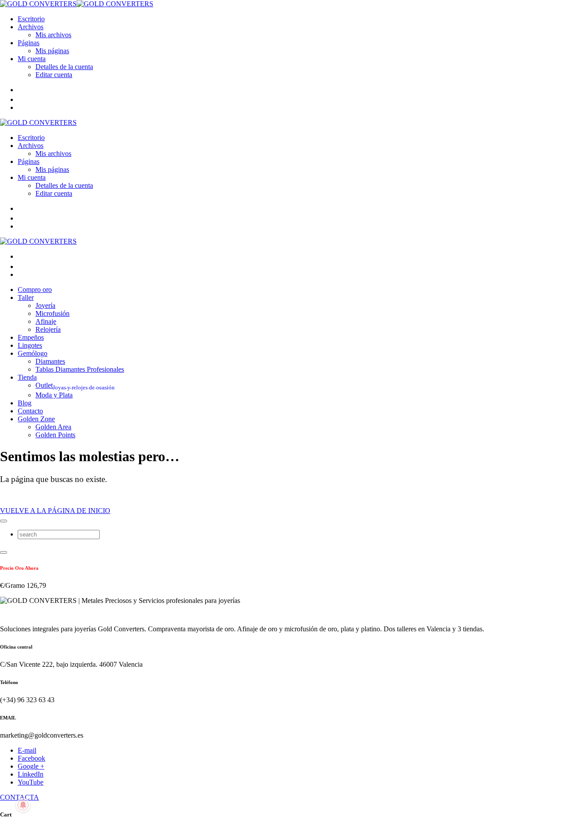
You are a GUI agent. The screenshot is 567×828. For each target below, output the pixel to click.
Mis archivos (53, 35)
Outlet (75, 385)
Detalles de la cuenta (64, 66)
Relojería (48, 329)
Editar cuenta (53, 74)
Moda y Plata (54, 395)
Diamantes (50, 361)
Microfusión (52, 313)
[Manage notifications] (23, 805)
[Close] (3, 521)
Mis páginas (52, 50)
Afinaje (45, 321)
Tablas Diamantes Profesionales (79, 369)
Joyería (45, 305)
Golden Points (55, 435)
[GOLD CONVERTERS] (76, 4)
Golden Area (53, 427)
